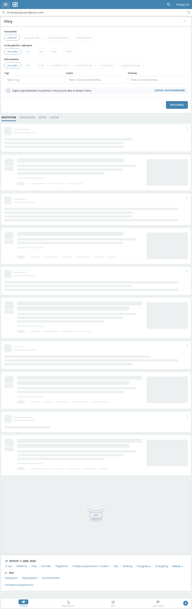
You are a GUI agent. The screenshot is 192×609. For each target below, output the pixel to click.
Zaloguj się (182, 4)
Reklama (21, 566)
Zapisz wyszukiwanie (188, 12)
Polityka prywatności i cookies (91, 566)
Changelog (161, 566)
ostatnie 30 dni (84, 65)
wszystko (12, 51)
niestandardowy (130, 65)
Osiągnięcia (144, 566)
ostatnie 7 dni (60, 65)
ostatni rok (107, 65)
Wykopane (11, 578)
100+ (41, 51)
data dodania (84, 37)
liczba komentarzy (57, 37)
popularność (32, 37)
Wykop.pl (15, 4)
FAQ (34, 566)
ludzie (54, 117)
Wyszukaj (177, 105)
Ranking (127, 566)
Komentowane (51, 578)
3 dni (41, 65)
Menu (5, 4)
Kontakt (46, 566)
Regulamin (61, 566)
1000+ (68, 51)
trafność (12, 37)
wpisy (43, 117)
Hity (115, 566)
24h (28, 65)
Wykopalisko (29, 578)
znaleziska (27, 117)
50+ (28, 51)
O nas (8, 566)
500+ (54, 51)
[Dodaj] (185, 603)
